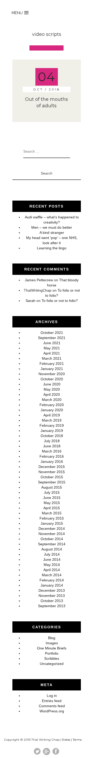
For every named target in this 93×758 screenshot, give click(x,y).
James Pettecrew (39, 280)
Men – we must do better (51, 227)
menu (17, 13)
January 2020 (52, 410)
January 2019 (52, 431)
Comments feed (52, 706)
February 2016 (52, 456)
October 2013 (52, 601)
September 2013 (51, 606)
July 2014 (52, 554)
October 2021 (52, 333)
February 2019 (52, 425)
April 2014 (51, 570)
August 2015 (51, 487)
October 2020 (52, 379)
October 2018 (52, 436)
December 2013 (51, 590)
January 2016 (52, 461)
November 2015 (51, 472)
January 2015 (52, 523)
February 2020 (52, 405)
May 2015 (52, 503)
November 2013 (51, 596)
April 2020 (51, 394)
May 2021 (52, 348)
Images (52, 643)
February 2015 (52, 518)
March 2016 (51, 451)
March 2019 (51, 420)
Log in (52, 696)
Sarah (30, 301)
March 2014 (51, 575)
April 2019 (51, 415)
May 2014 (52, 565)
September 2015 (51, 482)
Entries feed (51, 701)
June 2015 (51, 498)
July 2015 (52, 492)
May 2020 (52, 389)
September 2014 (51, 544)
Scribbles (51, 658)
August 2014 (51, 549)
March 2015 (51, 513)
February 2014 (52, 580)
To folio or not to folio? (60, 301)
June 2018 (51, 446)
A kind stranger (52, 232)
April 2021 (51, 353)
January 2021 (52, 369)
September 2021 (51, 338)
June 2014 (51, 559)
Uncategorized (52, 664)
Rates (66, 739)
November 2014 (51, 534)
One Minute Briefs (51, 648)
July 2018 (52, 441)
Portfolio (51, 653)
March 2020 (51, 400)
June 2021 (51, 343)
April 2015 (51, 508)
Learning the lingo (51, 248)
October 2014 (52, 539)
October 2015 (52, 477)
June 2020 (51, 384)
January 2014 (52, 585)
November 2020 (51, 374)
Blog (51, 638)
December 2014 (51, 528)
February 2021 (52, 363)
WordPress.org (52, 711)
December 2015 (51, 467)
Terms (77, 739)
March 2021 (51, 358)
